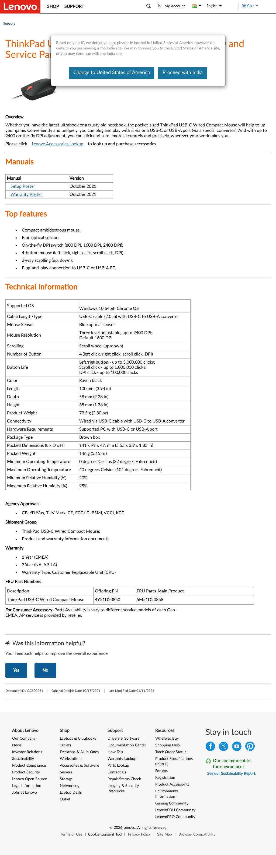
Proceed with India (183, 72)
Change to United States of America (111, 72)
